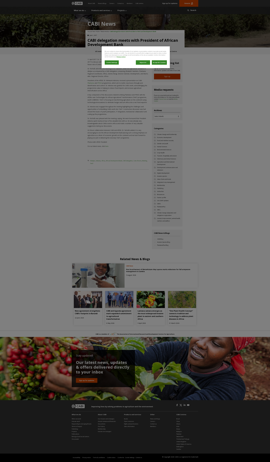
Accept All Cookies (159, 62)
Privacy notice (121, 57)
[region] (135, 57)
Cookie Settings (111, 62)
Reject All (143, 62)
